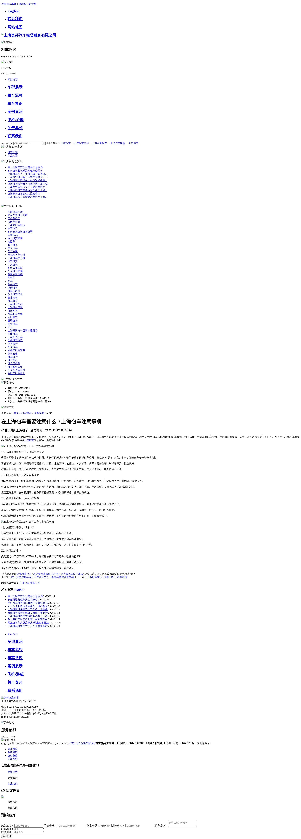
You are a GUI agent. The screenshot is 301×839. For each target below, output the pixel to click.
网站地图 (15, 27)
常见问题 (13, 155)
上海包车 (133, 143)
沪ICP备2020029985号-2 (82, 743)
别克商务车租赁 (16, 370)
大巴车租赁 (14, 221)
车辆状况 (13, 235)
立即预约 (7, 836)
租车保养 (13, 300)
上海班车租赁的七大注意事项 (24, 193)
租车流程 (15, 95)
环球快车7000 (15, 211)
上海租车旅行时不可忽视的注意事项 (28, 183)
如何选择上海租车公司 (20, 231)
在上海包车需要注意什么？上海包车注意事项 (58, 573)
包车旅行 (13, 343)
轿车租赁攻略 (15, 238)
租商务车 (13, 310)
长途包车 (13, 347)
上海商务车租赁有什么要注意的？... (27, 187)
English (14, 11)
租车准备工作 (15, 366)
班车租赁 (13, 244)
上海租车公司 (81, 143)
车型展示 (15, 87)
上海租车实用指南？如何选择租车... (27, 180)
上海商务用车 (15, 337)
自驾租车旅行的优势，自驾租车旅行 (28, 612)
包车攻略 (13, 353)
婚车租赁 (13, 261)
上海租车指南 (15, 304)
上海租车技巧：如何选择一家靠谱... (27, 174)
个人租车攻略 (15, 271)
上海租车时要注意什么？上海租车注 (28, 626)
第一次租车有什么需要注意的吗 (25, 167)
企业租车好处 (15, 294)
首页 (16, 413)
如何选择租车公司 (18, 215)
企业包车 (13, 324)
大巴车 (11, 241)
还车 (10, 327)
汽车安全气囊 (15, 314)
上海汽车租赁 (117, 143)
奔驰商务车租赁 (16, 254)
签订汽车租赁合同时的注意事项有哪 (28, 603)
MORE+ (19, 589)
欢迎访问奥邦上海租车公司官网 (18, 4)
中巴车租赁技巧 (16, 373)
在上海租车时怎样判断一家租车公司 (28, 619)
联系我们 (15, 19)
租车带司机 (14, 291)
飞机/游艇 (16, 120)
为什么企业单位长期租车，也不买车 (28, 606)
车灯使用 (13, 251)
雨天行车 (13, 248)
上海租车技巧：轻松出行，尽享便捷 (107, 577)
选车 (10, 281)
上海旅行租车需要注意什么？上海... (27, 190)
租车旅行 (13, 357)
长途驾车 (13, 297)
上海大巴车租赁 (16, 225)
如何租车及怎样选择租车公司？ (25, 170)
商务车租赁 (14, 218)
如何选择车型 (15, 268)
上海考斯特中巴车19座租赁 (23, 330)
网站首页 (13, 79)
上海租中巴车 (15, 307)
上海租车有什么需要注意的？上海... (27, 197)
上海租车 (66, 143)
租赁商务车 (14, 363)
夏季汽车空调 (15, 274)
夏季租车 (13, 320)
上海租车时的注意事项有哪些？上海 (28, 616)
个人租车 (13, 264)
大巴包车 (13, 317)
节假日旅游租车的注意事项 (23, 599)
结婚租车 (13, 287)
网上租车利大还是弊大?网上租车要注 (28, 622)
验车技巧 (13, 228)
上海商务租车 (99, 143)
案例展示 (15, 112)
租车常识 (15, 103)
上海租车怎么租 (16, 258)
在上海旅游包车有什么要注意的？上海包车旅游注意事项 (42, 577)
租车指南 (13, 360)
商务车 (11, 277)
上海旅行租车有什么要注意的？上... (27, 177)
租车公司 (35, 583)
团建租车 (13, 333)
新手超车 (13, 284)
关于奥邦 (15, 128)
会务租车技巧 (15, 340)
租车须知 (13, 152)
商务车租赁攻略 (16, 350)
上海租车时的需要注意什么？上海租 (28, 609)
